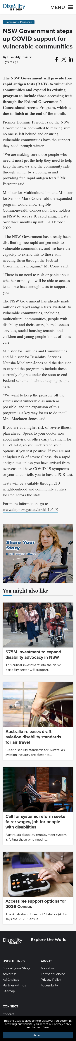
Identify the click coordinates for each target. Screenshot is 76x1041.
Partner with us (14, 985)
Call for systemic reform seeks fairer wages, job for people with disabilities (35, 822)
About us (47, 968)
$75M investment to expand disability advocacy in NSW (33, 654)
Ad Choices (11, 979)
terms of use (40, 1027)
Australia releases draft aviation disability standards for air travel (33, 737)
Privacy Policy (51, 979)
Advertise (10, 974)
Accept (38, 1035)
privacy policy (62, 1024)
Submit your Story (16, 968)
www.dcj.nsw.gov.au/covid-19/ (28, 509)
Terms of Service (53, 974)
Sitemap (9, 991)
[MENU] (69, 8)
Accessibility (49, 985)
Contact (9, 1014)
